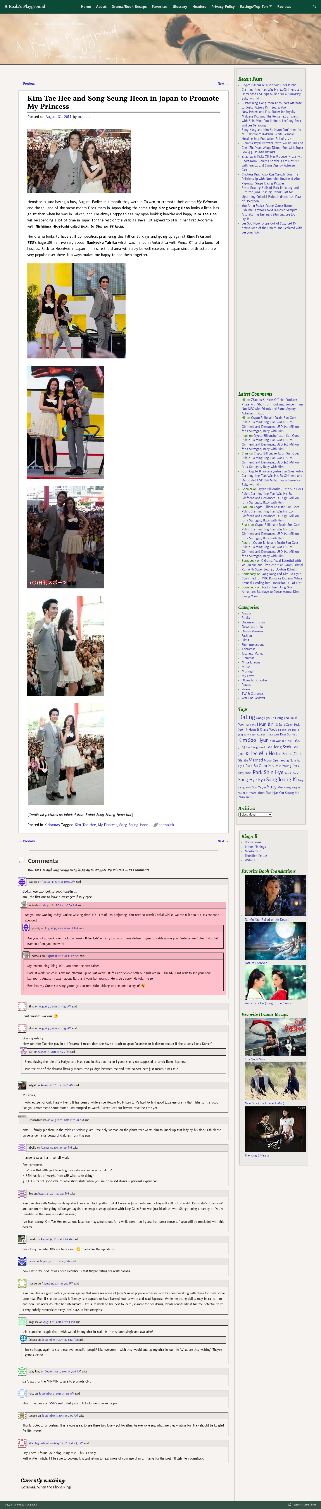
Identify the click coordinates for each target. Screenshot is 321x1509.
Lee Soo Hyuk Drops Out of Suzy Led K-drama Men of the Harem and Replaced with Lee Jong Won (272, 228)
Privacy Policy (223, 6)
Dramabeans (253, 842)
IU (276, 724)
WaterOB (251, 860)
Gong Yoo (282, 718)
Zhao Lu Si (245, 797)
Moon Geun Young (276, 760)
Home (86, 6)
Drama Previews (252, 631)
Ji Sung (282, 729)
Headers (199, 6)
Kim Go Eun (259, 734)
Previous (27, 83)
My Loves (248, 676)
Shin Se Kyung (292, 773)
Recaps (246, 684)
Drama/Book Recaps (129, 6)
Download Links (252, 626)
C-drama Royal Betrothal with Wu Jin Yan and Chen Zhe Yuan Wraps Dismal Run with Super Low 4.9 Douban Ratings (272, 147)
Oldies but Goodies (254, 680)
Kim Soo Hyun (253, 740)
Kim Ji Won (272, 734)
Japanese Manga (252, 653)
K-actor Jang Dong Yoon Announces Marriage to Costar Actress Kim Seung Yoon (270, 592)
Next (223, 83)
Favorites (159, 6)
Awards (246, 613)
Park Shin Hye (268, 772)
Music (245, 667)
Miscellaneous (251, 662)
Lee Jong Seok (278, 747)
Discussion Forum (253, 622)
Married (256, 760)
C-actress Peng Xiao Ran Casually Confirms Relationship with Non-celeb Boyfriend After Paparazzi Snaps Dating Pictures (271, 179)
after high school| (39, 1443)
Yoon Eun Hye (268, 793)
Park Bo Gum (256, 766)
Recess (246, 689)
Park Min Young (279, 766)
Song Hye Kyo (251, 779)
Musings (247, 671)
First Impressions (253, 644)
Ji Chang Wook (267, 729)
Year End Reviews (253, 698)
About (101, 6)
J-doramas (248, 649)
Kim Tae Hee (85, 824)
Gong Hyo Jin (265, 718)
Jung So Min (244, 734)
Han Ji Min (250, 725)
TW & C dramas (252, 693)
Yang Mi (296, 787)
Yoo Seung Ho (289, 793)
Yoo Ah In (243, 793)
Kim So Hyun (289, 734)
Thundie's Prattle (256, 856)
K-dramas (52, 824)
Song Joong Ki (281, 779)
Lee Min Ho (262, 753)
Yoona (252, 793)
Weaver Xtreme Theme (305, 1504)
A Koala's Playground (25, 6)
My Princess (107, 824)
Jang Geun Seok (289, 724)
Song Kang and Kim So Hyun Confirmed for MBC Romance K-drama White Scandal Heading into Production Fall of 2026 (271, 134)
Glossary (180, 6)
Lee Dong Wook (255, 747)
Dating (246, 717)
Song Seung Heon (133, 824)
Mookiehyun (253, 851)
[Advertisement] (271, 314)
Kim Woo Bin (278, 740)
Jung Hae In (293, 729)
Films (245, 640)
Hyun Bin (265, 724)
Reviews (284, 6)
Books (246, 617)
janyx (32, 1261)
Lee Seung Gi (286, 754)
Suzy (272, 787)
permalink (166, 824)
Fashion (247, 635)
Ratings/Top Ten (254, 6)
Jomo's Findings (255, 847)
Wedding (284, 787)
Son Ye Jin (259, 787)
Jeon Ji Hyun (247, 729)
